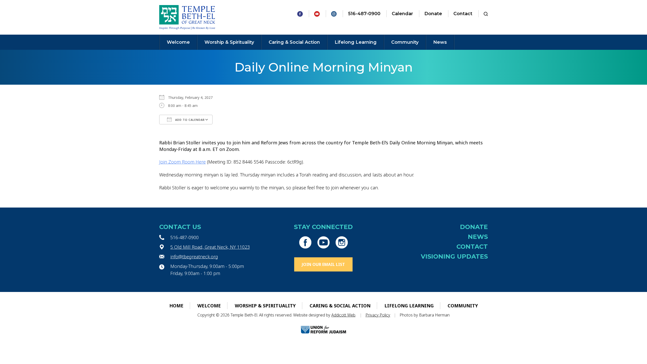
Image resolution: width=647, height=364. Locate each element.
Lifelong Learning (356, 42)
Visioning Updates (454, 256)
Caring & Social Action (294, 42)
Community (405, 42)
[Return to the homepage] (187, 17)
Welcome (178, 42)
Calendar (402, 13)
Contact (462, 13)
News (440, 42)
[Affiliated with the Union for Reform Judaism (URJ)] (323, 325)
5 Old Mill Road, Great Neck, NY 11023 (210, 247)
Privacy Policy (377, 315)
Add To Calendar (189, 120)
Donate (433, 13)
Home (176, 306)
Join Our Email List (323, 264)
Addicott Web (343, 315)
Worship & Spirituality (229, 42)
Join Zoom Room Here (182, 162)
